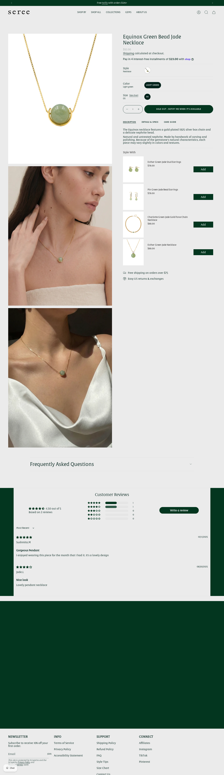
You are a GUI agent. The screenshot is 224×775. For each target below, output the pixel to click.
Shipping (128, 53)
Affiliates (144, 742)
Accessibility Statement (68, 755)
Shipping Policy (106, 742)
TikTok (143, 755)
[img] (24, 537)
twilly (105, 2)
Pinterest (144, 761)
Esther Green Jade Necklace (162, 244)
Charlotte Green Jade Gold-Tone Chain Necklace (168, 218)
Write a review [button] (179, 510)
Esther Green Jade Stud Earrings (164, 162)
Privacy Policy (24, 762)
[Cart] (214, 12)
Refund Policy (105, 749)
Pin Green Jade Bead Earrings (163, 189)
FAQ (99, 755)
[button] (82, 12)
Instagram (145, 749)
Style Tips (102, 761)
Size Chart (103, 767)
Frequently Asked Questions (62, 464)
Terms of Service (64, 742)
